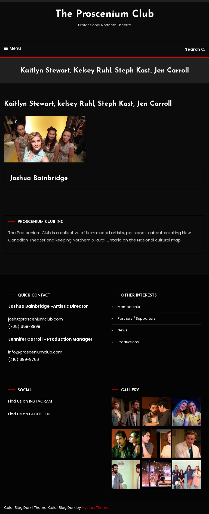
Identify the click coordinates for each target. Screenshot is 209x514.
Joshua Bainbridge (39, 178)
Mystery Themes (96, 507)
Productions (128, 341)
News (122, 330)
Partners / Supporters (137, 318)
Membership (129, 306)
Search (192, 49)
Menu (15, 48)
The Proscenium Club (104, 14)
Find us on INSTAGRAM (30, 401)
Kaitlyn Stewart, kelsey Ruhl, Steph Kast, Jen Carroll (88, 104)
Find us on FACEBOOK (29, 414)
